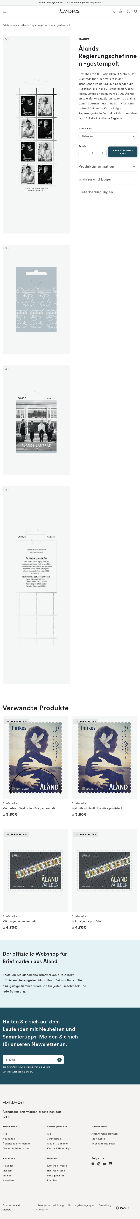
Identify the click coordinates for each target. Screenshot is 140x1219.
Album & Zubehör (57, 1143)
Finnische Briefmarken (16, 1148)
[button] (4, 11)
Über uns (52, 1158)
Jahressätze (54, 1138)
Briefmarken (10, 25)
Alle (5, 1133)
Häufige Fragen (56, 1170)
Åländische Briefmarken (16, 1143)
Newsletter (9, 1180)
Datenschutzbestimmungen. (18, 1071)
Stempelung (85, 128)
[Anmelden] (59, 1059)
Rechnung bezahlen (103, 1143)
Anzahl (82, 146)
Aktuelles (8, 1165)
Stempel (7, 1175)
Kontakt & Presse (57, 1165)
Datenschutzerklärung (51, 1205)
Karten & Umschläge (59, 1148)
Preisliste (52, 1180)
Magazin (7, 1170)
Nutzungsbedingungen (81, 1205)
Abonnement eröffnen (105, 1133)
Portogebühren (56, 1175)
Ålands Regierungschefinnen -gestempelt (45, 25)
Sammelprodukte (57, 1126)
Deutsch (124, 1208)
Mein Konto (98, 1138)
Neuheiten (9, 1138)
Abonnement (99, 1126)
